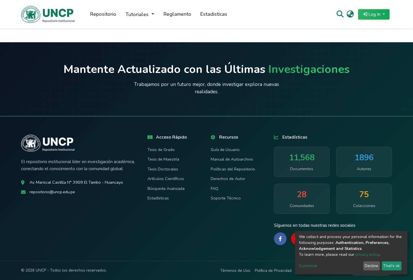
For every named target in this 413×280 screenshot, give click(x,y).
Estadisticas (213, 14)
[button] (350, 14)
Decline (371, 265)
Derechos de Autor (228, 178)
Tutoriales (138, 14)
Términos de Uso (235, 270)
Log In (374, 14)
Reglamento (177, 14)
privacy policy (367, 254)
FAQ (214, 188)
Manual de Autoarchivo (232, 159)
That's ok (391, 265)
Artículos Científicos (166, 178)
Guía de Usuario (225, 149)
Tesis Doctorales (163, 169)
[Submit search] (339, 14)
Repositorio (103, 14)
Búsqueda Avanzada (166, 188)
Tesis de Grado (161, 149)
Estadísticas (158, 198)
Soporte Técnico (226, 198)
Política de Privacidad (273, 270)
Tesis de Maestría (163, 159)
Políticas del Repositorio (233, 169)
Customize (308, 265)
